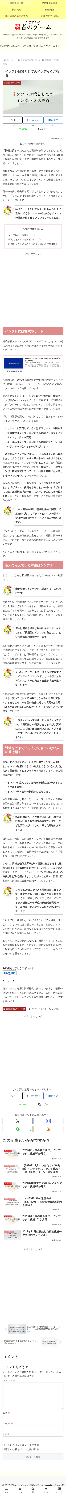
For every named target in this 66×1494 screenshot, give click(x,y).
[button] (43, 128)
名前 (6, 1412)
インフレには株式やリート (21, 235)
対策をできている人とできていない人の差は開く (33, 244)
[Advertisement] (33, 290)
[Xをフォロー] (18, 1121)
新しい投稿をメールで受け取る (22, 1449)
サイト (6, 1434)
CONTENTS (29, 229)
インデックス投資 (38, 1009)
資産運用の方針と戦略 (15, 1009)
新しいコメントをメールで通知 (22, 1445)
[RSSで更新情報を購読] (48, 1129)
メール (8, 1423)
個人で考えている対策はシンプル (25, 239)
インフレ (55, 1009)
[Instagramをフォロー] (48, 1121)
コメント (9, 1380)
